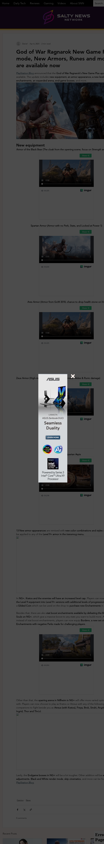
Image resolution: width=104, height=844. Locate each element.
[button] (73, 376)
